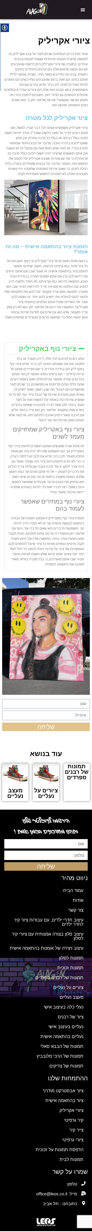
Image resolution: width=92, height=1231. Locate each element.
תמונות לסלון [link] (71, 957)
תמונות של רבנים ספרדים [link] (59, 977)
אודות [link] (78, 900)
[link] (37, 9)
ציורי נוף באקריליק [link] (47, 349)
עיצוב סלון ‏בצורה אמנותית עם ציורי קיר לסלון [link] (47, 936)
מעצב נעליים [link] (71, 997)
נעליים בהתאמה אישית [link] (61, 1036)
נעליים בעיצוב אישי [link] (65, 1026)
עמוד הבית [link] (73, 890)
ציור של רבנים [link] (70, 1016)
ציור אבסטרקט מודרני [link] (63, 1090)
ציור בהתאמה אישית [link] (64, 1100)
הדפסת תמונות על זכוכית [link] (59, 1149)
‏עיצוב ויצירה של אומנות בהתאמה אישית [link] (46, 948)
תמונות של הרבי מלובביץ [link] (60, 1056)
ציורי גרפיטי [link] (72, 1139)
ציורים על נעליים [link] (68, 987)
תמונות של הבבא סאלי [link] (61, 1046)
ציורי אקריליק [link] (71, 1110)
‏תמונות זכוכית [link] (70, 967)
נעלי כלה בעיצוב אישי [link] (63, 1007)
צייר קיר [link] (76, 1129)
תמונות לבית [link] (71, 1159)
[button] (82, 9)
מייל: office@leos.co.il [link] (56, 1194)
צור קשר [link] (75, 910)
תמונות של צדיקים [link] (66, 1065)
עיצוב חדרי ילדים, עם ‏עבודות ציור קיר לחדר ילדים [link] (48, 922)
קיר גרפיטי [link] (73, 1120)
